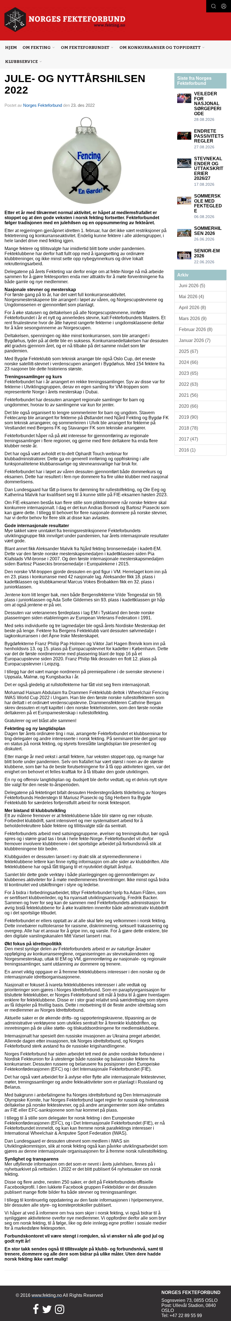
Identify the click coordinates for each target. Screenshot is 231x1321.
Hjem (11, 47)
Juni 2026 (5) (192, 285)
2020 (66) (188, 406)
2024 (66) (188, 362)
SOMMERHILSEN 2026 (208, 231)
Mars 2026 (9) (192, 318)
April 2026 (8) (192, 307)
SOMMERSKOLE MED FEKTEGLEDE (208, 203)
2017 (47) (188, 439)
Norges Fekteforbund (42, 105)
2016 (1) (187, 450)
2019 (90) (188, 417)
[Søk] (213, 6)
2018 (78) (188, 428)
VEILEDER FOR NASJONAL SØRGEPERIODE (207, 103)
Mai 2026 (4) (191, 296)
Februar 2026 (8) (195, 329)
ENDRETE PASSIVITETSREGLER (209, 136)
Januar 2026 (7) (194, 340)
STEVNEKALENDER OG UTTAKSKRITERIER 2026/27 (208, 168)
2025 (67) (188, 351)
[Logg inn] (224, 6)
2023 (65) (188, 373)
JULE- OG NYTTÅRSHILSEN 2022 (75, 84)
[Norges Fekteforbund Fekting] (65, 19)
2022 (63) (188, 384)
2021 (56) (188, 395)
